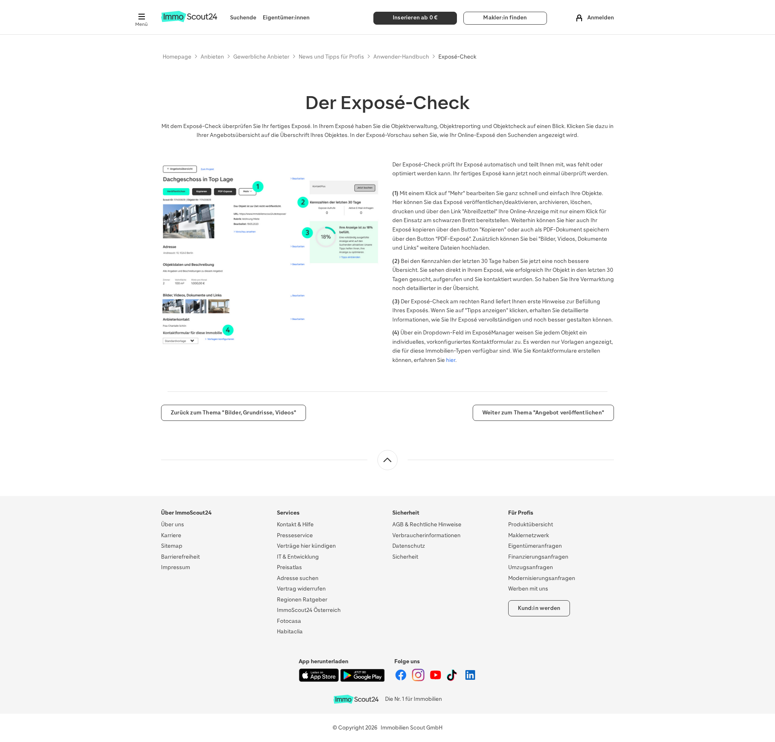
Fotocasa (289, 621)
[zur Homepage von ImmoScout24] (189, 20)
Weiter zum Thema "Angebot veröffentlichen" (543, 412)
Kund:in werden (539, 608)
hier (450, 360)
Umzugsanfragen (530, 567)
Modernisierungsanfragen (541, 578)
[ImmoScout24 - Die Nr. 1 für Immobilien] (356, 699)
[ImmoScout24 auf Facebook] (401, 679)
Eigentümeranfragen (535, 545)
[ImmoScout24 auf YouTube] (436, 679)
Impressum (175, 567)
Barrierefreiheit (180, 556)
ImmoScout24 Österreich (309, 610)
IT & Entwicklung (298, 556)
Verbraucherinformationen (426, 535)
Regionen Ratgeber (302, 599)
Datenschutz (408, 545)
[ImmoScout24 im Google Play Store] (362, 680)
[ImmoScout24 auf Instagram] (419, 679)
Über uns (172, 524)
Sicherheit (405, 556)
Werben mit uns (528, 588)
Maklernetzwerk (528, 535)
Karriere (171, 535)
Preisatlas (289, 567)
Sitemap (171, 545)
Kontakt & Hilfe (295, 524)
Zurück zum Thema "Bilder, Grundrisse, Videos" (233, 412)
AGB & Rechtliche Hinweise (426, 524)
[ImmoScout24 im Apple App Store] (319, 680)
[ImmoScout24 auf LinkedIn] (470, 679)
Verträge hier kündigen (306, 545)
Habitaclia (290, 631)
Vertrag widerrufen (301, 588)
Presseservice (295, 535)
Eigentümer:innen (286, 17)
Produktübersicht (530, 524)
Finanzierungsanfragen (538, 556)
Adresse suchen (297, 578)
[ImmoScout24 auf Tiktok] (453, 679)
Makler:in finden (505, 17)
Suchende (243, 17)
